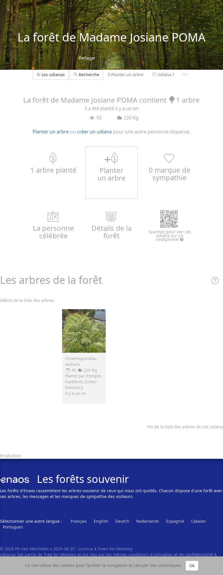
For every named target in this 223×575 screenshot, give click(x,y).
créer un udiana (94, 131)
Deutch (122, 521)
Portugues (13, 527)
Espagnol (175, 521)
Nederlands (147, 521)
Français (79, 521)
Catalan (198, 521)
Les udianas (53, 74)
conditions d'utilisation (151, 554)
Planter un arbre (127, 74)
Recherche (88, 74)
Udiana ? (165, 74)
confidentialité (199, 554)
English (101, 521)
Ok (192, 565)
